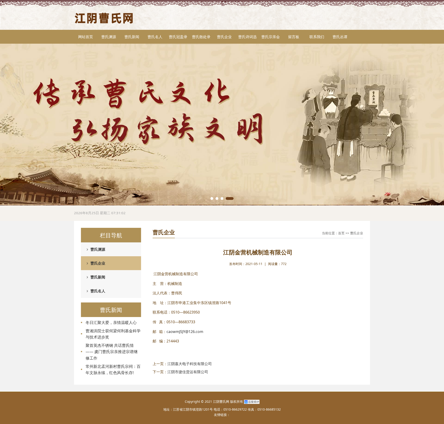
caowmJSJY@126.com (184, 331)
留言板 (293, 36)
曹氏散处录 (201, 36)
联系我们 (316, 36)
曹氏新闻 (131, 36)
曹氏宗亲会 (270, 36)
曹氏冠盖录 (178, 36)
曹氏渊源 (108, 36)
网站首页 (85, 36)
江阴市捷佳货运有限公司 (187, 371)
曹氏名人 (155, 36)
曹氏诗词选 (247, 36)
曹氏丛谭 (340, 36)
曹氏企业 (224, 36)
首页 (341, 233)
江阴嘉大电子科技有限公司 (189, 363)
